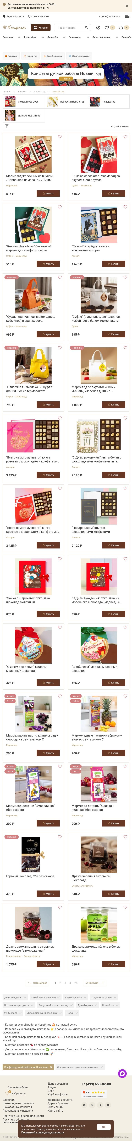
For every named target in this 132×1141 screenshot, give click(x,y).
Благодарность (73, 997)
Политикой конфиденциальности (42, 1132)
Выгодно (8, 37)
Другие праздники (102, 997)
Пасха (70, 1013)
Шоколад (9, 1099)
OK (104, 1127)
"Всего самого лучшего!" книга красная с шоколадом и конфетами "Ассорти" (31, 530)
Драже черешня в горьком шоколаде (91, 878)
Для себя (52, 37)
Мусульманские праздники (42, 1013)
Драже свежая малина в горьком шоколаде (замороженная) (30, 948)
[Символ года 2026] (10, 101)
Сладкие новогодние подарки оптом (78, 1067)
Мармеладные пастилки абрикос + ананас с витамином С (97, 737)
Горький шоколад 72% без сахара (30, 876)
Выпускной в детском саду (53, 1005)
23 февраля (10, 1013)
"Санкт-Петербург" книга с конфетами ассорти (91, 248)
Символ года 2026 (28, 101)
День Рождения (13, 997)
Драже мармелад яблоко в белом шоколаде (96, 948)
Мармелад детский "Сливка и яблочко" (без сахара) (93, 808)
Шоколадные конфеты (17, 1107)
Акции (52, 1087)
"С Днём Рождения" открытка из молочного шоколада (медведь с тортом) (96, 600)
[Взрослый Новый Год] (52, 101)
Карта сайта (55, 1110)
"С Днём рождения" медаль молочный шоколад (26, 669)
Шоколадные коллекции (18, 1103)
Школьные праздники (16, 1005)
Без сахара (75, 37)
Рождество (109, 101)
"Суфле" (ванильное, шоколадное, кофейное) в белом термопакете (96, 319)
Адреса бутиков (15, 16)
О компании (55, 1107)
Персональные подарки (18, 1110)
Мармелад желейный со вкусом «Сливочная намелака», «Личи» (29, 178)
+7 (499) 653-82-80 (109, 16)
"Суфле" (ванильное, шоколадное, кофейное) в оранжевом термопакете (30, 319)
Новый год (108, 1005)
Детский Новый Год (29, 115)
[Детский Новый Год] (10, 115)
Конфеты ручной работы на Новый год (26, 1067)
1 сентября (30, 37)
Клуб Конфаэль (58, 1094)
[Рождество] (95, 101)
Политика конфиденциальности (23, 1116)
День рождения (101, 37)
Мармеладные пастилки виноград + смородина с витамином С (32, 737)
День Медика (85, 1005)
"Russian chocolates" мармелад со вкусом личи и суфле (96, 178)
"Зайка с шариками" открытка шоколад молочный (28, 600)
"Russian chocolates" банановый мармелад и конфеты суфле (29, 248)
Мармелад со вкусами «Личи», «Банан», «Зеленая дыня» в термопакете (94, 389)
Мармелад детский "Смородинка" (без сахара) (30, 808)
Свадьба (126, 37)
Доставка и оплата (39, 16)
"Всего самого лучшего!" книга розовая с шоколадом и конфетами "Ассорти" (31, 459)
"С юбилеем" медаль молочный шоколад (94, 669)
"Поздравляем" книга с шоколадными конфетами (91, 530)
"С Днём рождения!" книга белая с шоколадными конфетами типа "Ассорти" (96, 459)
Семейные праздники (43, 997)
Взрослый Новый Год (72, 101)
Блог (51, 1090)
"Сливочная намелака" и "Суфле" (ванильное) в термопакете (29, 389)
